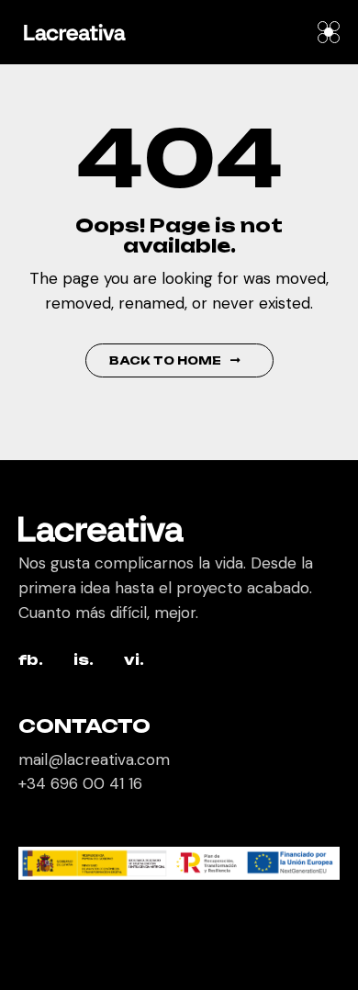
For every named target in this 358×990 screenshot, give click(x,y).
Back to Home (165, 360)
